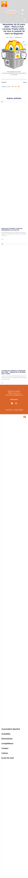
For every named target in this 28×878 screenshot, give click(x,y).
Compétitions (7, 743)
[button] (24, 20)
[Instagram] (22, 14)
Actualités (5, 734)
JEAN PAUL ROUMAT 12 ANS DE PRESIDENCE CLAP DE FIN (11, 229)
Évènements (6, 738)
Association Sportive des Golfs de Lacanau (11, 12)
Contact (4, 748)
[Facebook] (22, 10)
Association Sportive (10, 729)
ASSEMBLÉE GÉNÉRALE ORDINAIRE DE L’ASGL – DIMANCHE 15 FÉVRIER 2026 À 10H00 (13, 372)
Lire (2, 239)
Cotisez (4, 753)
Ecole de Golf (7, 758)
